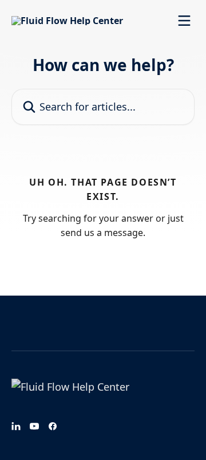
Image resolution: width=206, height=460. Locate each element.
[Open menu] (184, 20)
